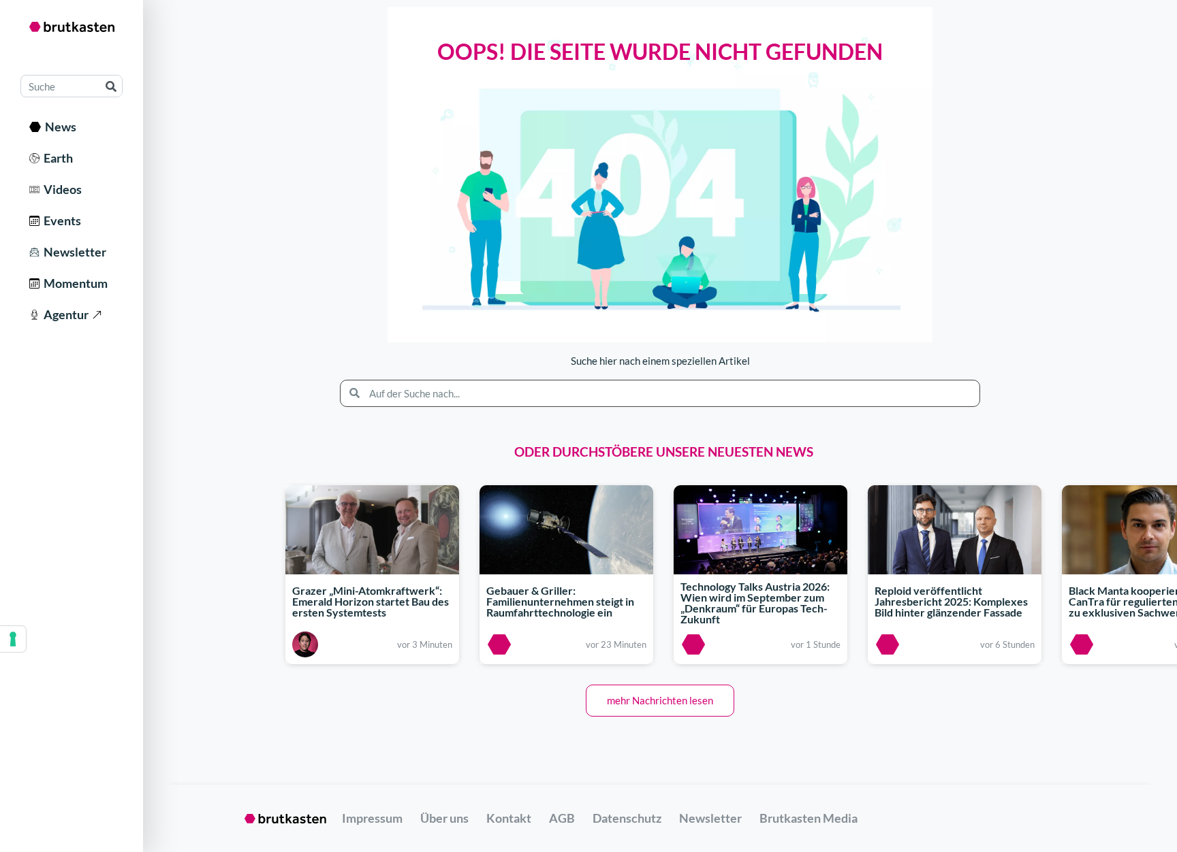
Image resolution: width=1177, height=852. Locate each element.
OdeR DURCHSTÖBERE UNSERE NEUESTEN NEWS (663, 451)
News (58, 126)
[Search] (110, 86)
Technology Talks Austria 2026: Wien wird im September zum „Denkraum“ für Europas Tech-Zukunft (755, 603)
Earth (56, 157)
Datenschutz (627, 817)
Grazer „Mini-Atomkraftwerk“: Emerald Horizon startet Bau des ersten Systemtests (370, 601)
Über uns (444, 817)
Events (60, 220)
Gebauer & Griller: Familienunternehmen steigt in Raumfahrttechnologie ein (560, 601)
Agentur (64, 314)
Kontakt (508, 817)
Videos (61, 189)
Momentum (74, 283)
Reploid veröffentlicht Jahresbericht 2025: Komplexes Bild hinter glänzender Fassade (951, 601)
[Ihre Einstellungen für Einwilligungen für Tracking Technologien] (13, 639)
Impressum (372, 817)
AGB (562, 817)
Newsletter (73, 251)
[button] (660, 701)
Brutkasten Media (808, 817)
